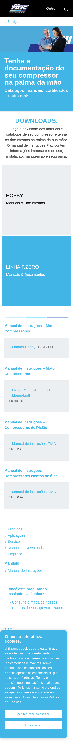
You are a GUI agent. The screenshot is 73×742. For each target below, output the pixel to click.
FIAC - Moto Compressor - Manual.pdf (33, 392)
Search (66, 9)
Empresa (15, 554)
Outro (50, 8)
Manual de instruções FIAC (34, 444)
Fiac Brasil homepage (18, 8)
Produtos (15, 529)
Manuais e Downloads (26, 548)
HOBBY (14, 195)
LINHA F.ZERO (22, 267)
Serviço (12, 21)
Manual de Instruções (25, 571)
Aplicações (16, 535)
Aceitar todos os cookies (33, 713)
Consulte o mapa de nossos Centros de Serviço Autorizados (37, 605)
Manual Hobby (23, 347)
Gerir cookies (33, 725)
